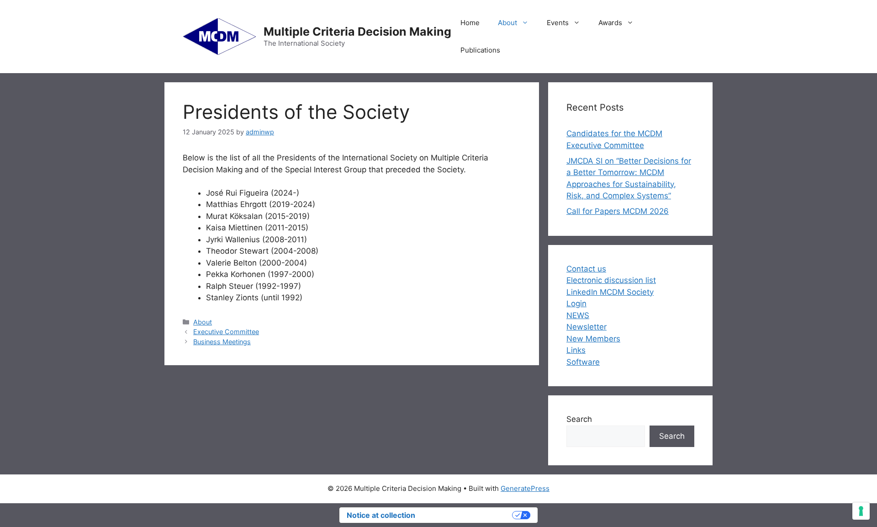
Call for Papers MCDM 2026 (617, 211)
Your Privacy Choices (468, 515)
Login (576, 303)
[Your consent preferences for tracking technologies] (861, 511)
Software (583, 362)
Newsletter (586, 326)
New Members (593, 338)
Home (470, 22)
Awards (610, 22)
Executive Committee (226, 331)
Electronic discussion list (611, 280)
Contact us (586, 268)
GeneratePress (525, 488)
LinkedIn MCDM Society (610, 292)
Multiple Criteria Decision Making (357, 31)
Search (579, 419)
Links (576, 350)
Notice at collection (381, 515)
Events (558, 22)
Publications (480, 50)
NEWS (577, 315)
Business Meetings (222, 342)
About (507, 22)
